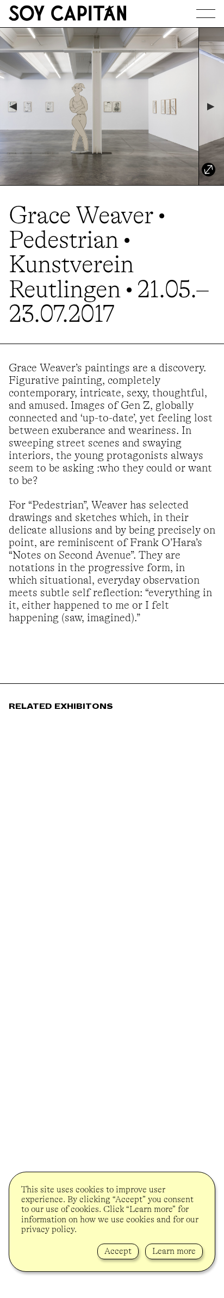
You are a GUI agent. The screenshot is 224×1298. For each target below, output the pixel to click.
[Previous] (13, 107)
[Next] (211, 107)
